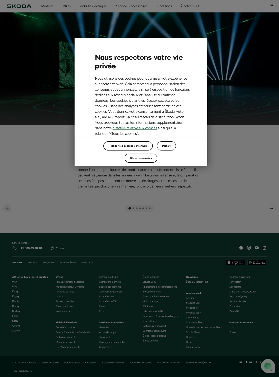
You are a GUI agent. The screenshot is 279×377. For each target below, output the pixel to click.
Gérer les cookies (141, 158)
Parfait (166, 145)
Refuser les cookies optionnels (128, 145)
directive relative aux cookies (135, 128)
